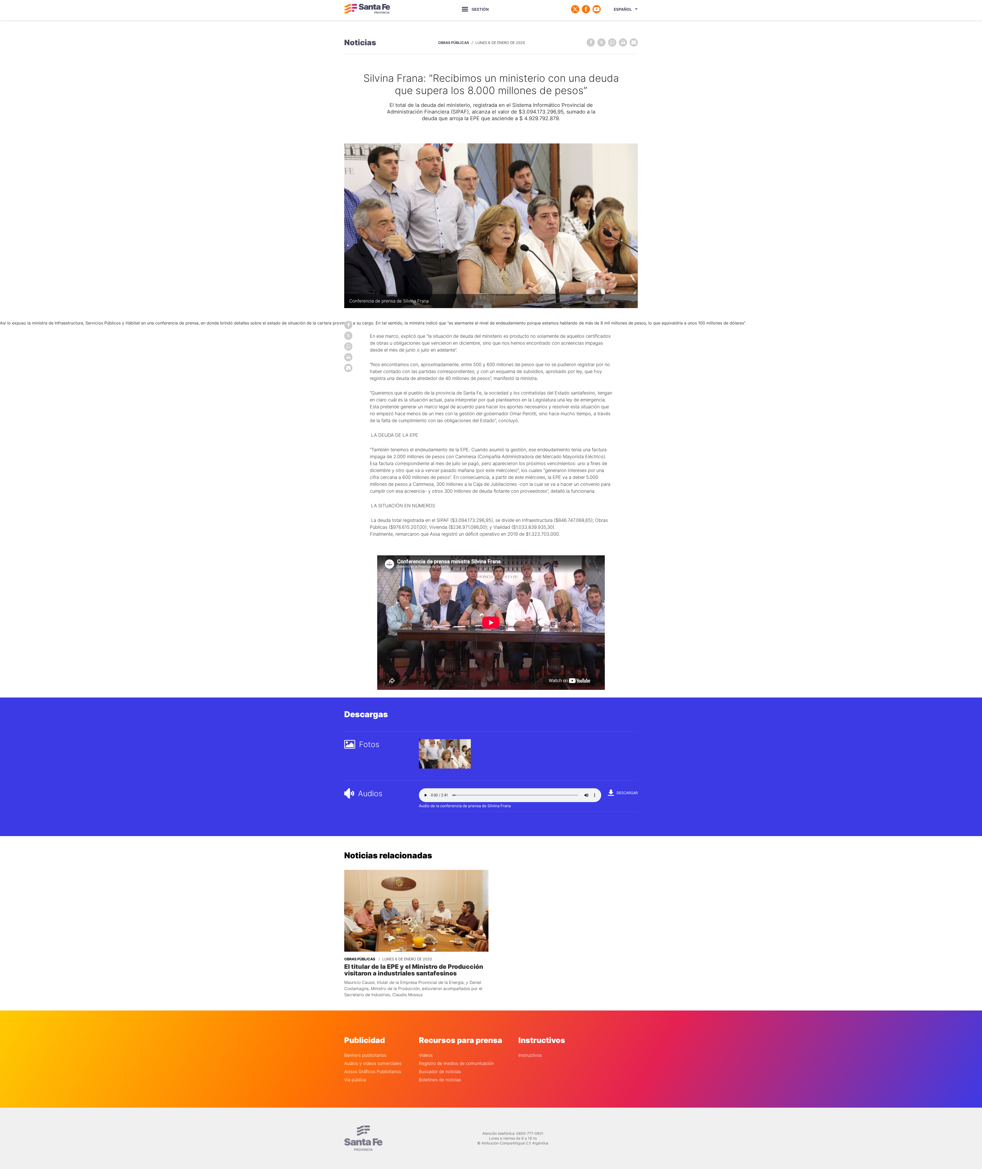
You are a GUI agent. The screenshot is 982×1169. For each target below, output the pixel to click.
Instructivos (530, 1055)
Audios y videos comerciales (373, 1063)
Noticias (360, 42)
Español (623, 9)
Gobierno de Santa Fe (367, 9)
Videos (426, 1055)
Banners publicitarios (365, 1055)
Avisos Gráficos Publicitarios (372, 1072)
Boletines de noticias (440, 1080)
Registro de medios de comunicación (456, 1063)
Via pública (355, 1080)
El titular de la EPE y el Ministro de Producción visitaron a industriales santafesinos (413, 970)
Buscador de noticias (440, 1072)
